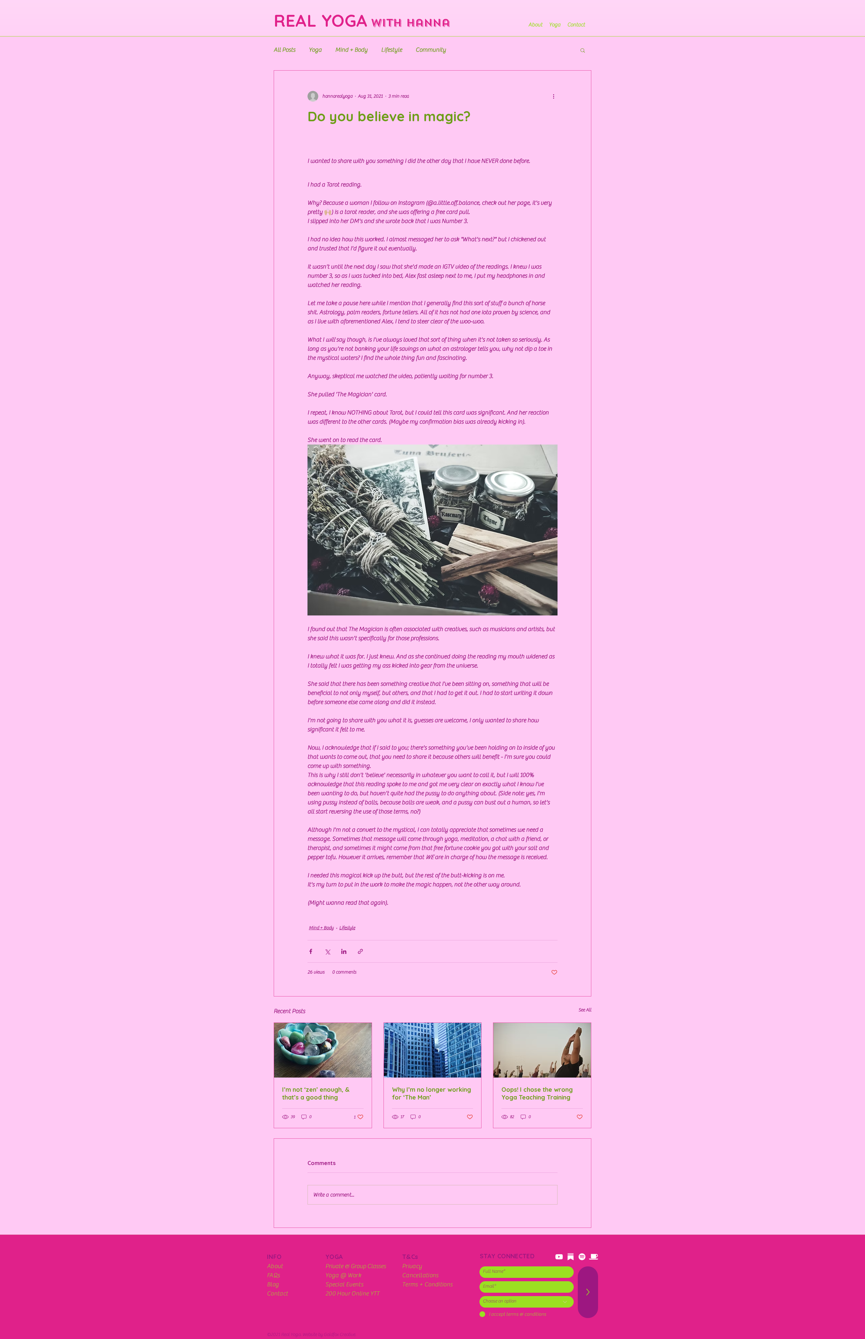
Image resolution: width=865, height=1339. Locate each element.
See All (584, 1010)
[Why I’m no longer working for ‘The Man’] (432, 1050)
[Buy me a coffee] (593, 1256)
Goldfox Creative (339, 1334)
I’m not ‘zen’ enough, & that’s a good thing (316, 1093)
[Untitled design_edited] (570, 1256)
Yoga (315, 49)
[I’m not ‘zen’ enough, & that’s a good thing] (323, 1050)
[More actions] (553, 96)
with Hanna (408, 23)
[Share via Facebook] (310, 951)
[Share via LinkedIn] (344, 951)
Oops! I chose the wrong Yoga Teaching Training (537, 1093)
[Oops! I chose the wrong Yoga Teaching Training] (542, 1050)
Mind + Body (351, 49)
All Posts (284, 49)
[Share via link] (360, 951)
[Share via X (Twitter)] (327, 951)
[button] (582, 50)
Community (431, 49)
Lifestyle (391, 49)
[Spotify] (582, 1256)
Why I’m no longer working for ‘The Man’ (431, 1093)
